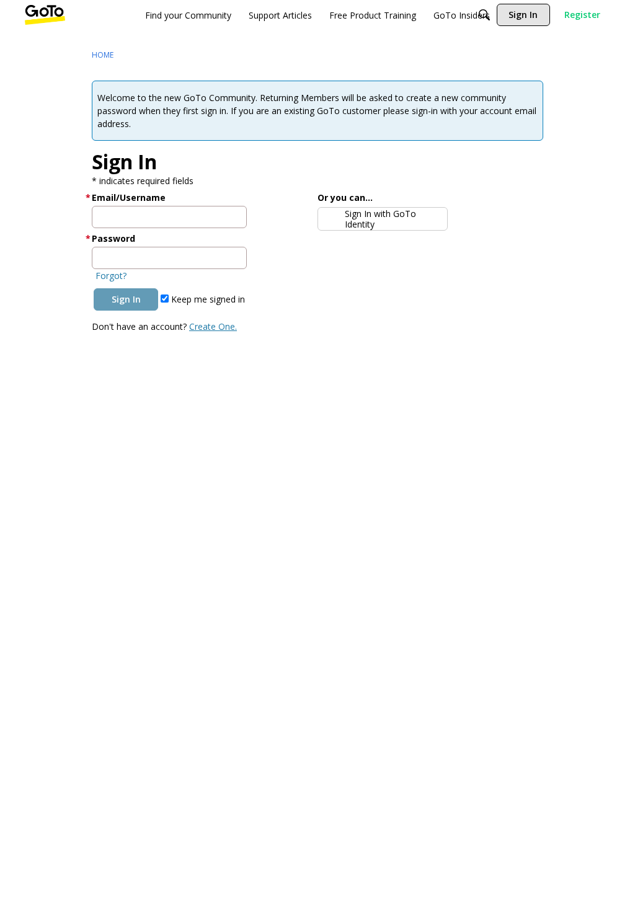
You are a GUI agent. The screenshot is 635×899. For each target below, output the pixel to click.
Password (113, 238)
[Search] (484, 15)
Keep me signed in (207, 299)
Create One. (213, 326)
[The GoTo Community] (45, 15)
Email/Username (129, 197)
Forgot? (111, 275)
